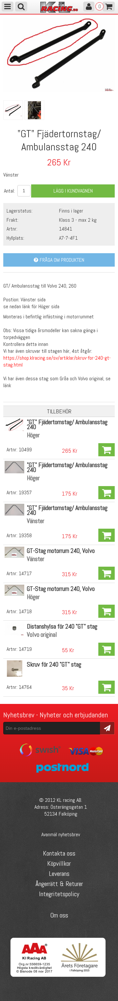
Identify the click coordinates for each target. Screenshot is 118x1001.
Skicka (107, 727)
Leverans (59, 873)
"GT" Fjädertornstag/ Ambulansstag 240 (67, 424)
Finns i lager (71, 210)
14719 (25, 649)
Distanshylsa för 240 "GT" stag (62, 626)
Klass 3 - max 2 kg (78, 220)
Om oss (59, 915)
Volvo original (42, 635)
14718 (25, 611)
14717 (25, 573)
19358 (25, 535)
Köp (106, 449)
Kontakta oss (59, 853)
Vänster (35, 521)
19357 (25, 492)
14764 (25, 687)
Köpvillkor (59, 863)
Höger (33, 435)
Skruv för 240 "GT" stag (54, 664)
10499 (25, 449)
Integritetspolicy (59, 894)
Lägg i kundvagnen (73, 190)
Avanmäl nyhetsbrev (60, 834)
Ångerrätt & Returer (59, 883)
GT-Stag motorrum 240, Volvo (61, 551)
